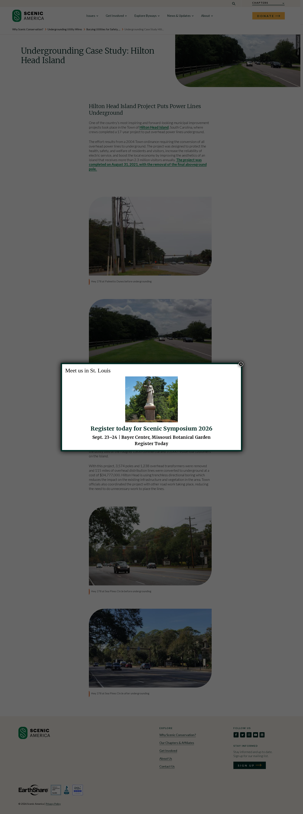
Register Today (151, 443)
